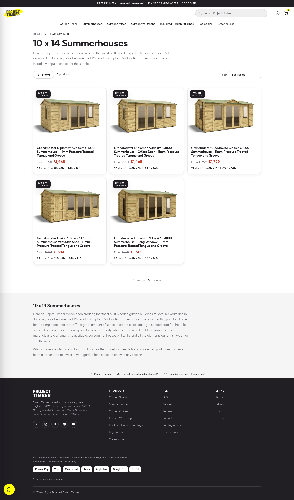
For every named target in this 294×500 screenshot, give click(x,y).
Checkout (221, 418)
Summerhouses (92, 24)
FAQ (165, 397)
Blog (218, 411)
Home (36, 33)
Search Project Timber (217, 13)
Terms (219, 397)
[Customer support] (278, 13)
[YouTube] (73, 424)
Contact (167, 418)
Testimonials (170, 432)
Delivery (167, 404)
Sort (224, 74)
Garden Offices (116, 24)
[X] (55, 424)
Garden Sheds (68, 24)
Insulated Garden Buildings (177, 24)
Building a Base (172, 425)
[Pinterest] (64, 424)
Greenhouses (226, 24)
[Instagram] (45, 424)
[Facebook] (36, 424)
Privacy (220, 404)
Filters (46, 74)
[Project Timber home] (13, 13)
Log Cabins (205, 24)
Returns (167, 411)
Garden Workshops (143, 24)
